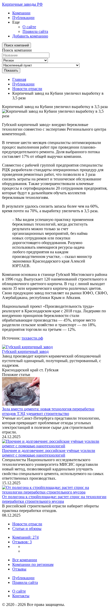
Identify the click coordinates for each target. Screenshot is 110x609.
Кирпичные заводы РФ (22, 4)
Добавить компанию (30, 36)
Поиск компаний (16, 45)
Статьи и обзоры (26, 528)
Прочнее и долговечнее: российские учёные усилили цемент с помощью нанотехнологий (48, 452)
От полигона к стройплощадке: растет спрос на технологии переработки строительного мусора (54, 499)
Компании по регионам (32, 564)
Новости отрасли (27, 88)
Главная (19, 79)
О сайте (29, 27)
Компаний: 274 (25, 537)
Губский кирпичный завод (25, 351)
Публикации (23, 17)
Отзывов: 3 (22, 542)
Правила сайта (35, 31)
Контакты (20, 596)
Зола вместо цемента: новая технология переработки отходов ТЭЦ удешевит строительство (48, 411)
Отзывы (19, 569)
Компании (21, 13)
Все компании (24, 560)
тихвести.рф (32, 338)
